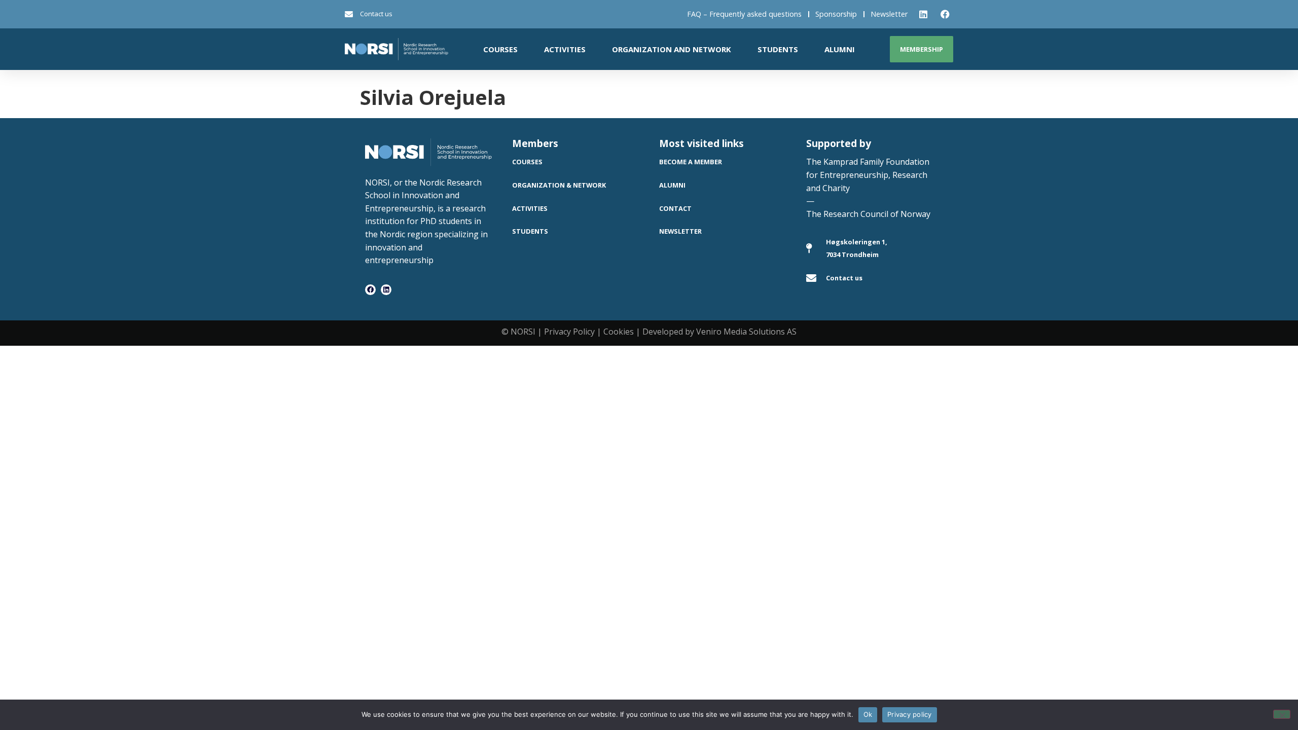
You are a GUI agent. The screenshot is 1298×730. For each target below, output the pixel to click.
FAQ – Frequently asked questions (744, 14)
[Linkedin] (386, 289)
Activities (565, 49)
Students (778, 49)
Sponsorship (836, 14)
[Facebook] (370, 289)
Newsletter (889, 14)
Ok (868, 714)
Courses (500, 49)
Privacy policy (909, 714)
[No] (1281, 714)
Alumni (839, 49)
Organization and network (671, 49)
